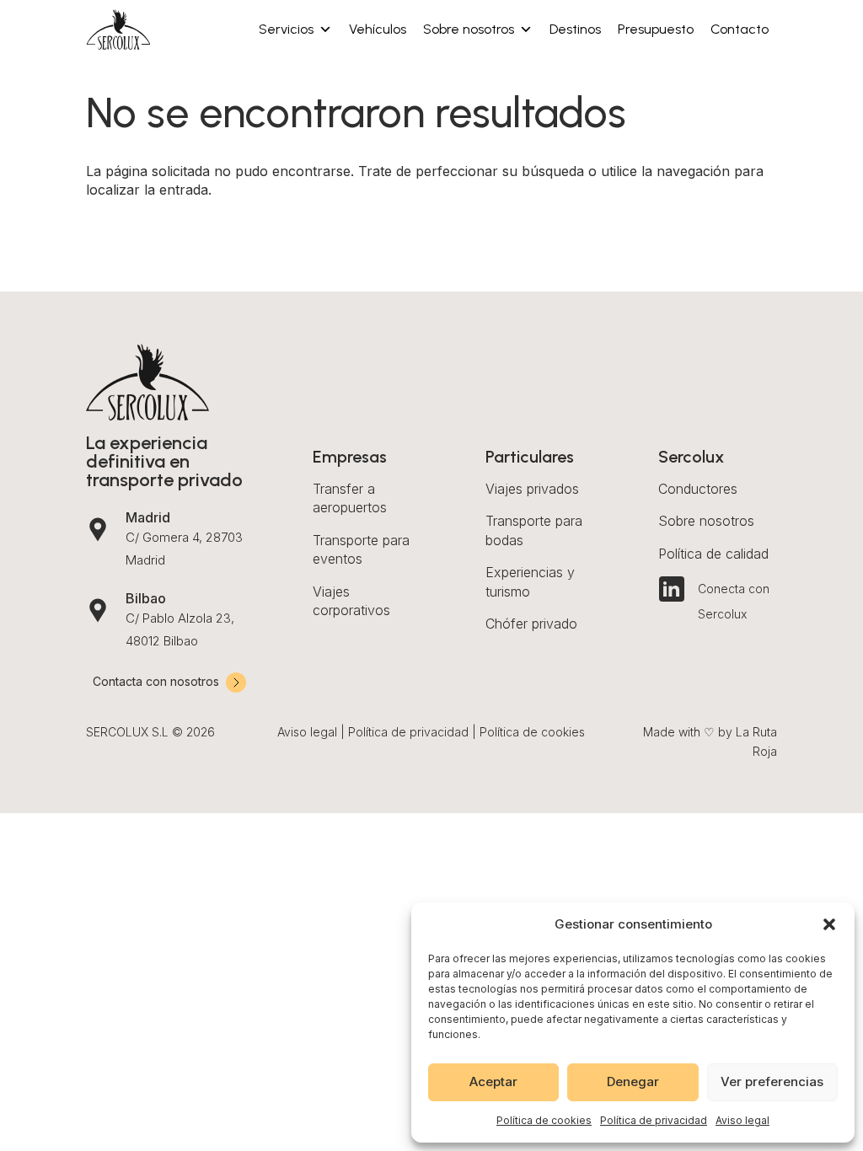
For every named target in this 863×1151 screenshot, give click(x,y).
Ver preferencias (772, 1081)
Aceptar (493, 1081)
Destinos (575, 29)
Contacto (739, 29)
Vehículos (377, 29)
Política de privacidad (653, 1120)
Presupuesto (656, 29)
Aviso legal (742, 1120)
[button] (829, 924)
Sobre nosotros (468, 29)
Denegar (633, 1081)
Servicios (286, 29)
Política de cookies (544, 1120)
